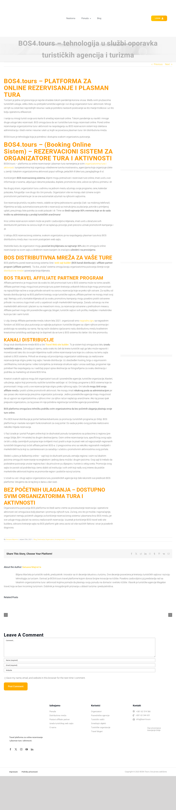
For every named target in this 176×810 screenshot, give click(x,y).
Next (167, 64)
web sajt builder (63, 262)
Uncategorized (59, 539)
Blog (35, 539)
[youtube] (28, 749)
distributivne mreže (13, 270)
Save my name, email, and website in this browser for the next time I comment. (45, 678)
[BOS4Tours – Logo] (24, 4)
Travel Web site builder (57, 344)
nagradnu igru (87, 320)
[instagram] (22, 749)
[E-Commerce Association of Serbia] (139, 724)
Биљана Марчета (12, 539)
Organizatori (49, 539)
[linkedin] (33, 749)
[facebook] (11, 749)
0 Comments (70, 539)
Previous (158, 64)
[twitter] (17, 749)
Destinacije (41, 539)
